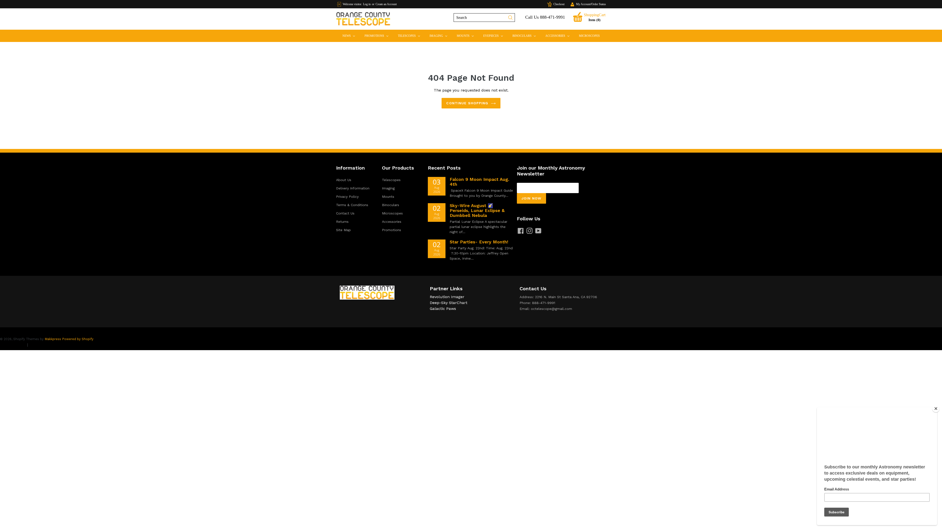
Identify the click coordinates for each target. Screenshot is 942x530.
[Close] (936, 408)
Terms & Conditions (352, 205)
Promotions (378, 36)
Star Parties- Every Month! (479, 241)
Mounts (467, 36)
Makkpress (53, 339)
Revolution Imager (447, 296)
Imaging (440, 36)
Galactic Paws (443, 308)
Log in (367, 4)
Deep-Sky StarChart (448, 302)
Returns (342, 222)
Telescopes (411, 36)
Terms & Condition (46, 344)
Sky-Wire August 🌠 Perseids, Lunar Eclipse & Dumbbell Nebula (477, 210)
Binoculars (526, 36)
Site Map (343, 230)
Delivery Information (352, 188)
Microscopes (589, 36)
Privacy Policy (347, 197)
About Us (343, 180)
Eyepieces (495, 36)
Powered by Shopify (77, 339)
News (350, 36)
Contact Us (345, 213)
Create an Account (386, 4)
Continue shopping (467, 103)
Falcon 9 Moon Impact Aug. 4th (479, 182)
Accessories (559, 36)
